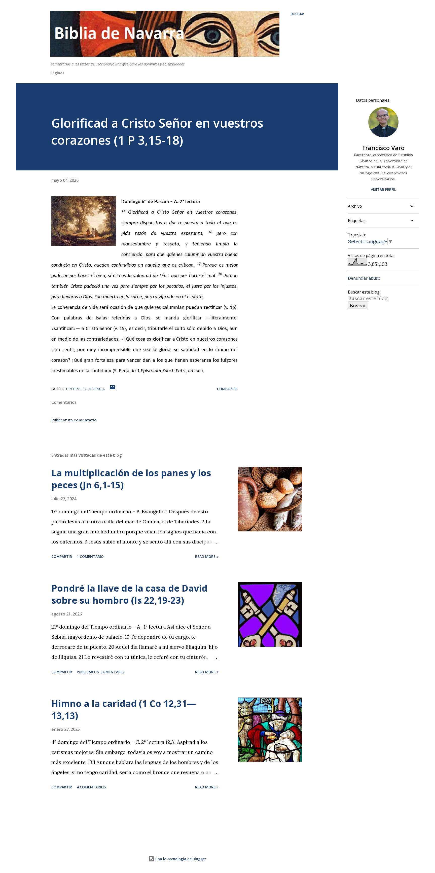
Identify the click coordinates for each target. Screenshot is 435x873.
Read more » (207, 556)
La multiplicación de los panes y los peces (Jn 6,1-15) (131, 479)
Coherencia (94, 388)
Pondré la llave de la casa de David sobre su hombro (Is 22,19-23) (129, 594)
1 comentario (90, 556)
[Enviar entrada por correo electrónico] (113, 388)
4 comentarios (91, 787)
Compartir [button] (227, 388)
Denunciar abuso (364, 278)
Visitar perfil (383, 189)
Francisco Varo (383, 147)
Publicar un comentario (74, 419)
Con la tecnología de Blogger (180, 858)
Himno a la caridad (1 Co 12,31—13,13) (123, 709)
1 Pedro (73, 388)
